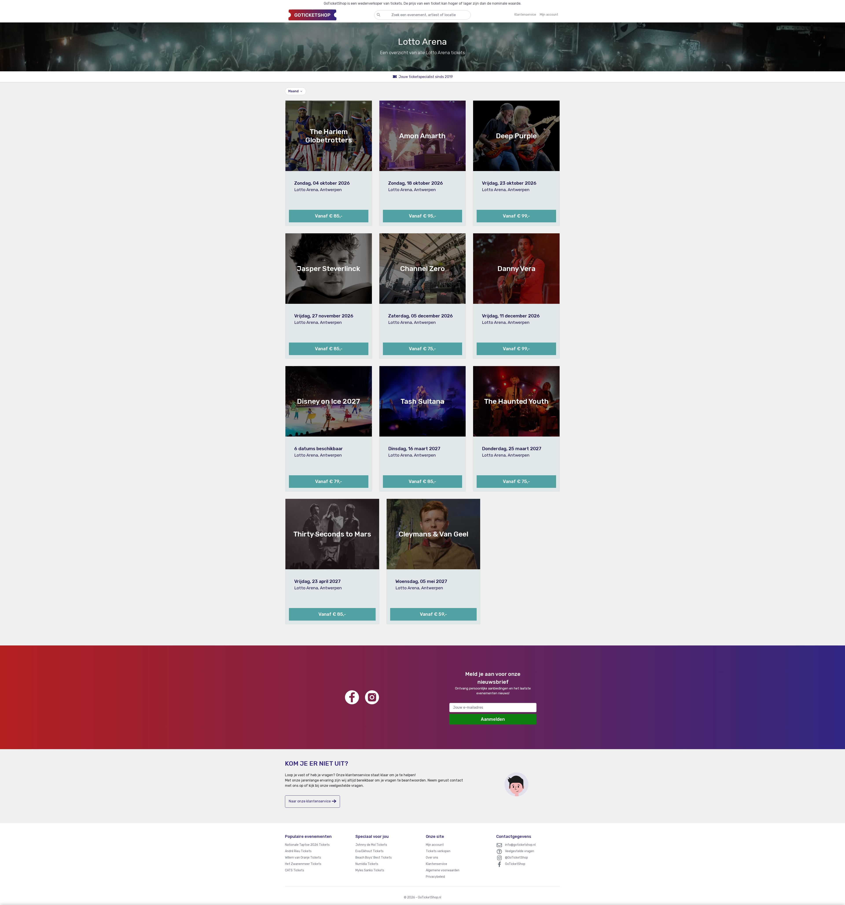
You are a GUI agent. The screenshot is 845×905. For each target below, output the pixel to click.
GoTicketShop (515, 864)
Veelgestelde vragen (519, 851)
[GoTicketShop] (329, 14)
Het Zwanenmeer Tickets (303, 864)
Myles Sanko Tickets (369, 870)
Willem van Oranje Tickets (303, 857)
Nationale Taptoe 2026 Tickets (307, 845)
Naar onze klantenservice (310, 801)
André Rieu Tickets (298, 851)
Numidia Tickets (366, 864)
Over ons (432, 857)
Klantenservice (436, 864)
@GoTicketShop (516, 857)
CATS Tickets (294, 870)
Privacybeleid (435, 877)
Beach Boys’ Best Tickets (373, 857)
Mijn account (435, 845)
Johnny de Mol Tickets (371, 845)
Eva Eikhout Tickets (369, 851)
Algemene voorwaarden (442, 870)
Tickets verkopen (438, 851)
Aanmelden (493, 719)
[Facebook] (352, 697)
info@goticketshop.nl (520, 845)
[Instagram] (372, 697)
